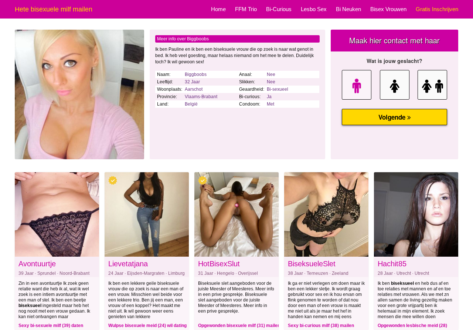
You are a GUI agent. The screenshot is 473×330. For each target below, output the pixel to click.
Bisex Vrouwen (388, 9)
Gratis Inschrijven (437, 9)
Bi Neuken (348, 9)
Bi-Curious (279, 9)
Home (218, 9)
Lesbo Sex (314, 9)
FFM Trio (246, 9)
